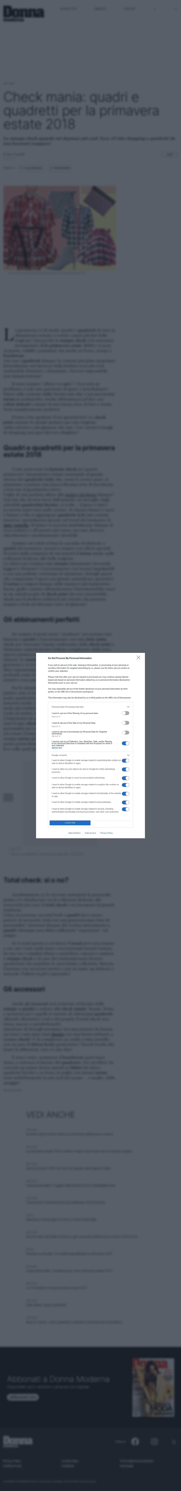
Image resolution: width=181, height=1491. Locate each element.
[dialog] (90, 745)
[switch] (125, 713)
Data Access (90, 833)
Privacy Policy (106, 833)
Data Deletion (74, 833)
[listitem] (90, 706)
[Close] (139, 658)
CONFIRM (70, 823)
